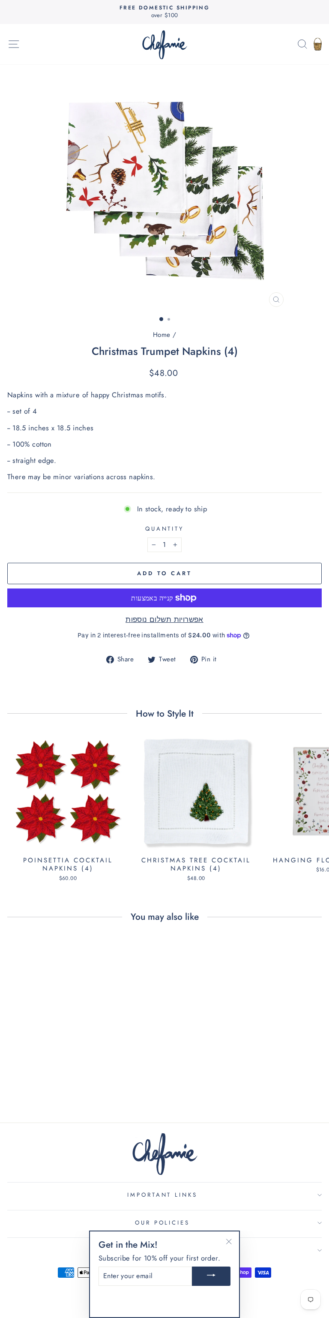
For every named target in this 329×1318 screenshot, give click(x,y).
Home (161, 334)
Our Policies (162, 1223)
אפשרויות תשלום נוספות (164, 619)
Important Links (162, 1195)
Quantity (164, 529)
